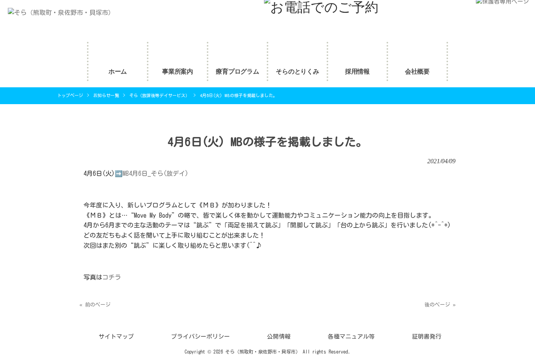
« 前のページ (95, 304)
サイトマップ (116, 336)
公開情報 (279, 336)
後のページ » (440, 304)
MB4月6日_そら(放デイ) (155, 173)
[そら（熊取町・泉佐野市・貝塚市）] (57, 12)
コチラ (111, 277)
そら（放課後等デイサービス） (159, 95)
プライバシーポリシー (200, 336)
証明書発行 (426, 336)
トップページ (70, 95)
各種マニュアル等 (351, 336)
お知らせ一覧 (106, 95)
